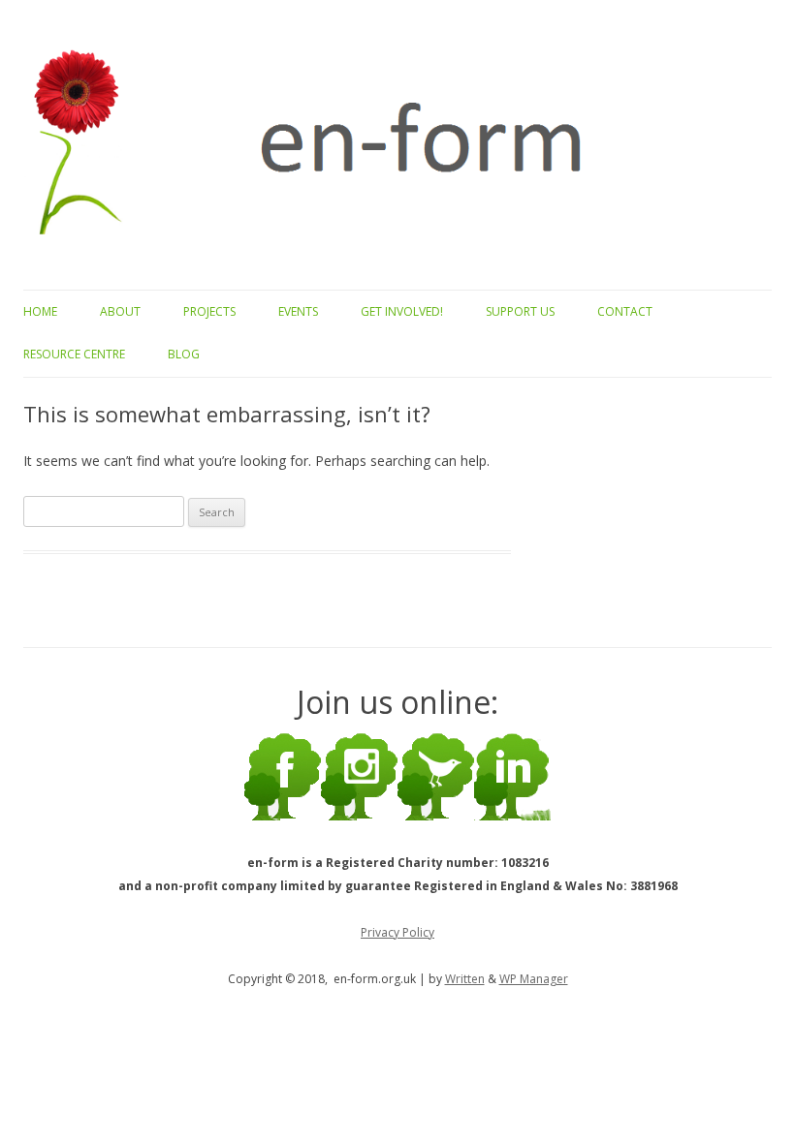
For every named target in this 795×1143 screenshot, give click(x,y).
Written (465, 979)
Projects (209, 311)
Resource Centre (74, 354)
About (120, 311)
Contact (624, 311)
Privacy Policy (397, 932)
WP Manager (533, 979)
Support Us (520, 311)
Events (298, 311)
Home (40, 311)
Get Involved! (402, 311)
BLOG (184, 354)
